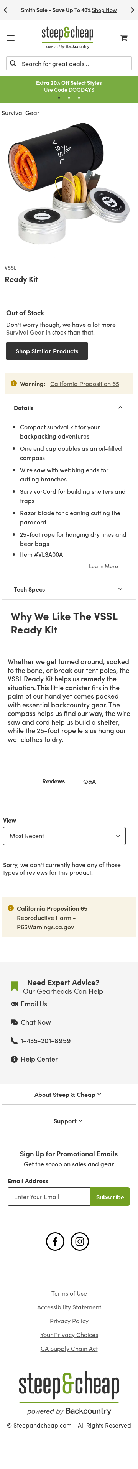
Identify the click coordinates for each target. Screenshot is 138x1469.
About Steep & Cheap (64, 1094)
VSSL (10, 267)
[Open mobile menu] (10, 38)
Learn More (103, 566)
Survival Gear (20, 113)
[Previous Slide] (5, 10)
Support (65, 1120)
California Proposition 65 (84, 383)
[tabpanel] (69, 844)
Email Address (28, 1180)
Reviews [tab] (53, 781)
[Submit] (13, 63)
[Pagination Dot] (59, 98)
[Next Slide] (132, 10)
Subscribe (110, 1196)
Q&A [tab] (89, 781)
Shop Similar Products (47, 350)
